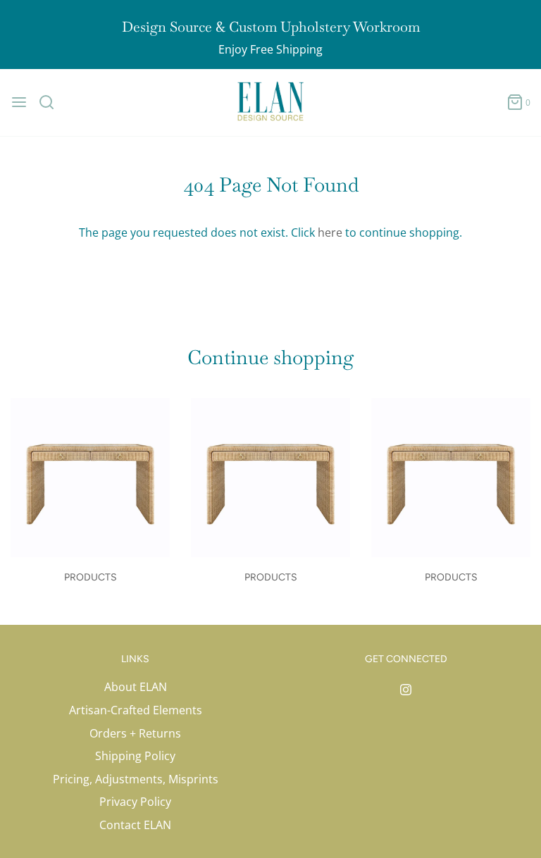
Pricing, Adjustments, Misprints (135, 779)
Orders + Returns (135, 733)
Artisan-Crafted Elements (135, 710)
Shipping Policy (135, 756)
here (330, 232)
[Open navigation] (19, 102)
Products (90, 577)
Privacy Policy (135, 801)
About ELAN (135, 687)
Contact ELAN (135, 825)
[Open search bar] (52, 102)
